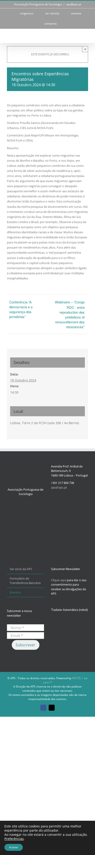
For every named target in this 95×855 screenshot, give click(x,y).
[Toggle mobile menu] (86, 36)
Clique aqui (58, 580)
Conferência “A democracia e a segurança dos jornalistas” (21, 309)
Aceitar (13, 847)
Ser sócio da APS (21, 569)
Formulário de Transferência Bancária (25, 580)
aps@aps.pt (73, 4)
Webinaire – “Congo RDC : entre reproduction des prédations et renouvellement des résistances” (70, 314)
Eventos (15, 592)
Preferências (14, 839)
